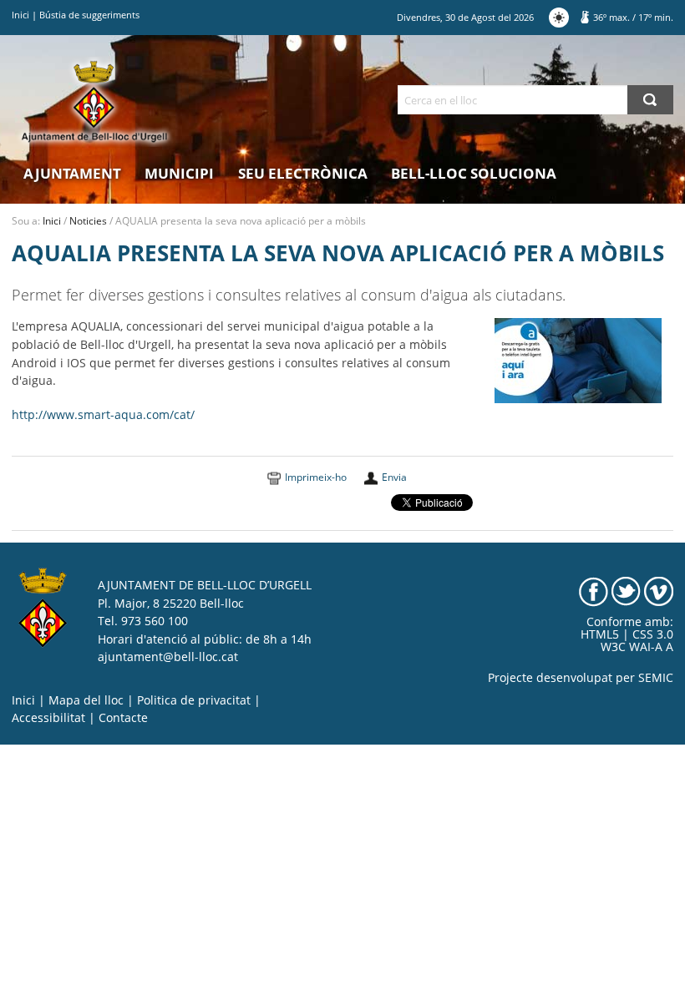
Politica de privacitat (194, 700)
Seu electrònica (303, 173)
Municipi (179, 173)
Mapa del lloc (86, 700)
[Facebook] (593, 591)
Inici (20, 14)
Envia (394, 477)
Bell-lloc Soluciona (473, 173)
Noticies (88, 221)
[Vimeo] (658, 591)
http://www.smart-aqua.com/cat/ (103, 414)
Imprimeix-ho (316, 477)
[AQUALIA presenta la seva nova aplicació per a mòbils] (578, 359)
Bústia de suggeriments (89, 14)
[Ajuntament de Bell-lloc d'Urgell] (94, 102)
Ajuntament (72, 173)
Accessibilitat (48, 717)
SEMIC (655, 677)
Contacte (123, 717)
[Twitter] (626, 591)
